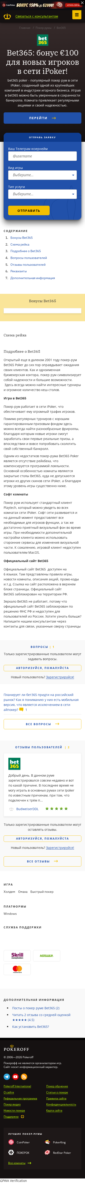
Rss (24, 1077)
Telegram (7, 1077)
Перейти (39, 118)
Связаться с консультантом (36, 16)
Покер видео (12, 1104)
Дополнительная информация (32, 278)
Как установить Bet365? (30, 1026)
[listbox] (42, 175)
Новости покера (14, 1110)
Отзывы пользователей (28, 265)
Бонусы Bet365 (21, 238)
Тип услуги (16, 187)
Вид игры (15, 168)
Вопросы (40, 647)
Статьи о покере (57, 1092)
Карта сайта (54, 1110)
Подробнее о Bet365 (25, 251)
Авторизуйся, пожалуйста (42, 668)
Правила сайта (56, 1098)
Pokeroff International (17, 1086)
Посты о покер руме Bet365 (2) (35, 1008)
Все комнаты (16, 1163)
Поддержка (11, 1116)
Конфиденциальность (61, 1104)
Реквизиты (18, 271)
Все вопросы (39, 724)
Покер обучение (57, 1086)
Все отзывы (39, 861)
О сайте (9, 1092)
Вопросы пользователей (28, 258)
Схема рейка (19, 244)
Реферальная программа (20, 1098)
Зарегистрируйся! (60, 677)
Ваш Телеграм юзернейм (28, 149)
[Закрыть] (82, 2)
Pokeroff (7, 16)
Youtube (15, 1077)
